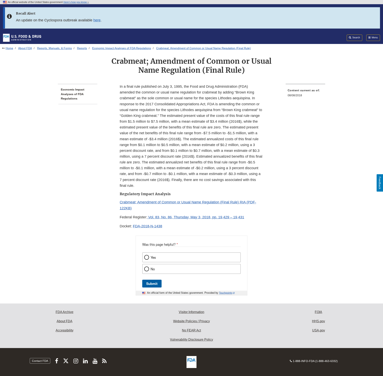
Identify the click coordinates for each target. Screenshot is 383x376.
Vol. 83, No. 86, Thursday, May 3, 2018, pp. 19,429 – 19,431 (195, 217)
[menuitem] (305, 94)
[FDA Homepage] (22, 37)
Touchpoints (225, 292)
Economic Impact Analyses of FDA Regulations (121, 48)
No (153, 269)
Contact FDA (40, 360)
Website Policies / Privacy (191, 321)
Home (9, 48)
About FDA (25, 48)
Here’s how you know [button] (75, 2)
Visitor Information (191, 312)
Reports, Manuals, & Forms (54, 48)
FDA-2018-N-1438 (147, 226)
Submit (152, 283)
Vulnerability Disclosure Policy (191, 339)
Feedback (379, 183)
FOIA (318, 312)
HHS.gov (318, 321)
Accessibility (64, 330)
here (97, 20)
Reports (82, 48)
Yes (153, 257)
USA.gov (318, 330)
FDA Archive (64, 312)
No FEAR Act (191, 330)
